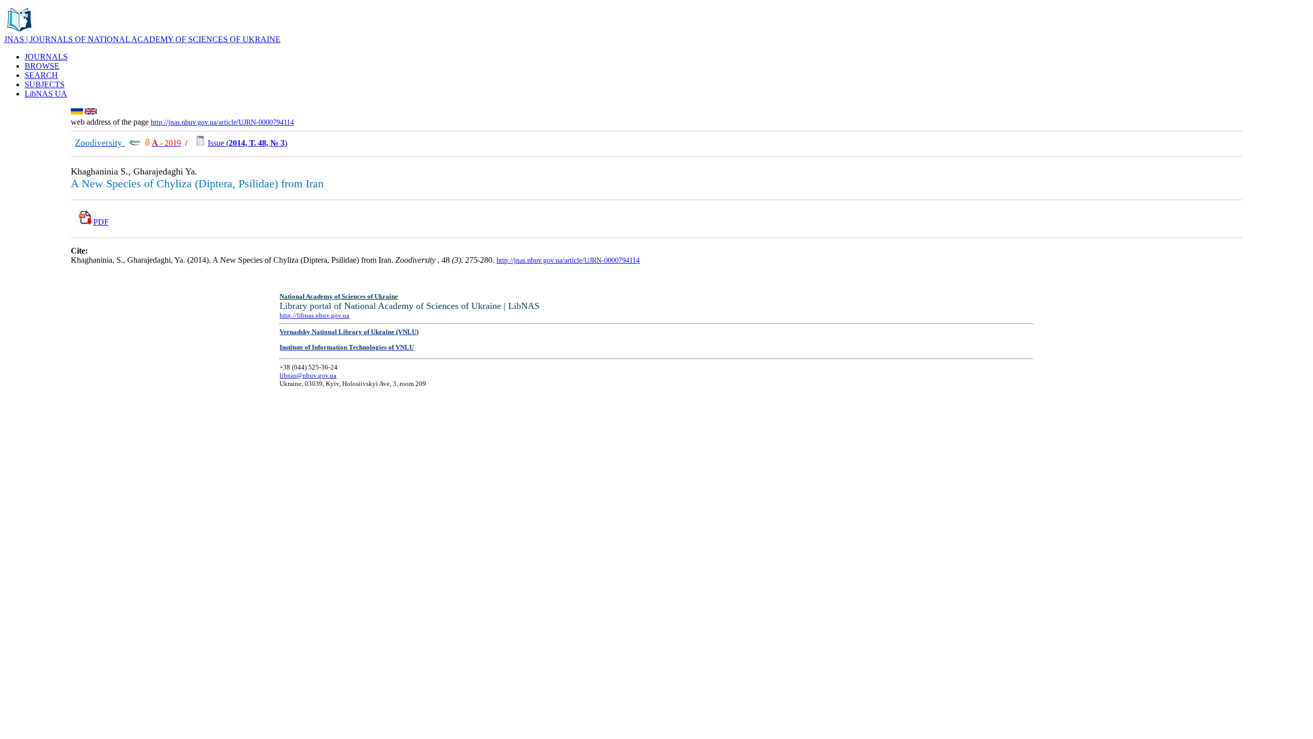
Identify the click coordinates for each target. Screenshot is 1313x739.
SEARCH (41, 75)
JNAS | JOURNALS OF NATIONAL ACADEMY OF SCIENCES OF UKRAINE (142, 39)
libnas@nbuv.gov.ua (308, 375)
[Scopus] (135, 143)
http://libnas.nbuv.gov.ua (314, 315)
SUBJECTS (45, 84)
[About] (19, 32)
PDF (101, 222)
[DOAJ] (147, 143)
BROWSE (42, 66)
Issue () (247, 143)
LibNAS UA (46, 93)
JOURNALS (46, 56)
